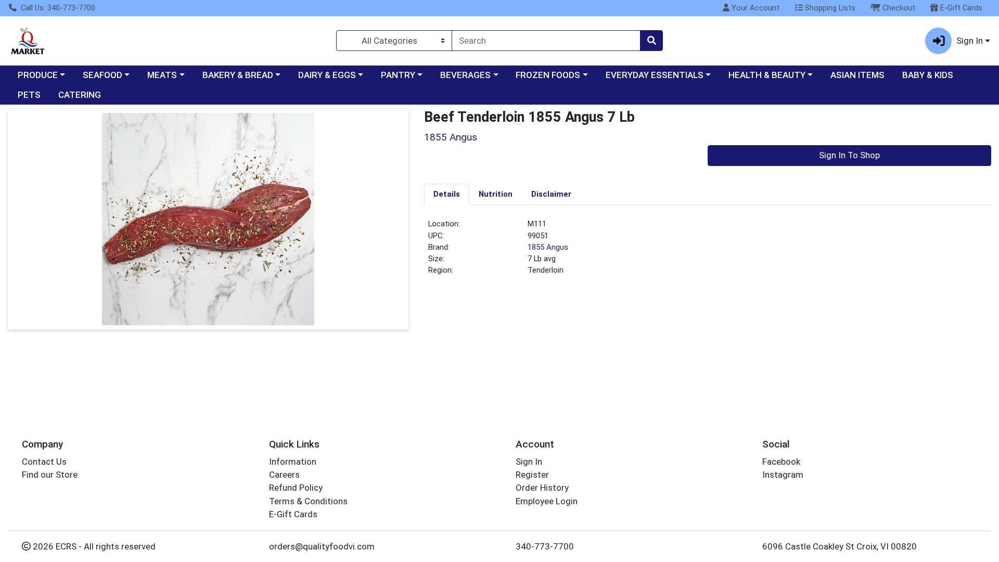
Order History (542, 487)
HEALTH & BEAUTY (766, 75)
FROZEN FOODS (548, 75)
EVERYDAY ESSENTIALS (654, 75)
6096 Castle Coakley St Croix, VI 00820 (839, 546)
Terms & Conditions (308, 501)
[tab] (446, 194)
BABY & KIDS (927, 75)
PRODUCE (38, 75)
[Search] (651, 40)
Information (292, 461)
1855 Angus (548, 247)
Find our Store (50, 474)
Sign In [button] (969, 40)
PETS (29, 95)
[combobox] (546, 40)
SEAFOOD (102, 75)
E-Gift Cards (960, 7)
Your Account (754, 7)
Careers (284, 474)
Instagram (782, 474)
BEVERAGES (465, 75)
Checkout (897, 7)
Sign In (529, 461)
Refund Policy (296, 487)
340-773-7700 (545, 546)
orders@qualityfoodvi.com (322, 546)
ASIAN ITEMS (857, 75)
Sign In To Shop (849, 155)
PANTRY (398, 75)
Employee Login (547, 501)
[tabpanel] (707, 251)
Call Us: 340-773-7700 (57, 7)
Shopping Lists (829, 7)
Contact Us (44, 461)
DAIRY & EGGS (327, 75)
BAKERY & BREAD (237, 75)
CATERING (79, 95)
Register (532, 474)
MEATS (162, 75)
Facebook (781, 461)
